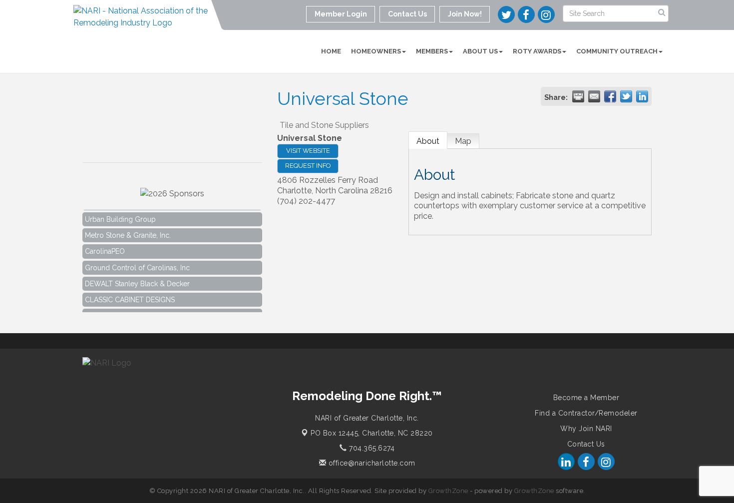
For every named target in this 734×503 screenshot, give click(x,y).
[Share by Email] (594, 96)
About (427, 141)
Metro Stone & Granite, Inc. (128, 232)
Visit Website (308, 150)
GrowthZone (448, 491)
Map (463, 141)
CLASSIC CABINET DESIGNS (130, 297)
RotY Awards (537, 51)
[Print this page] (578, 96)
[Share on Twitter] (626, 96)
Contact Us (586, 444)
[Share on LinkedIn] (642, 96)
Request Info (308, 165)
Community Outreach (617, 51)
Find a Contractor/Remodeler (586, 413)
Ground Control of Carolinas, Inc (137, 265)
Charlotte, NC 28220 (372, 433)
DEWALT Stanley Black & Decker (137, 281)
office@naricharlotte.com (370, 463)
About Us (480, 51)
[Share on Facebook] (610, 96)
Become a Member (586, 398)
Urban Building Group (120, 216)
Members (432, 51)
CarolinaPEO (105, 248)
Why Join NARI (586, 429)
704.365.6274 (370, 448)
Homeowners (376, 51)
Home (331, 51)
